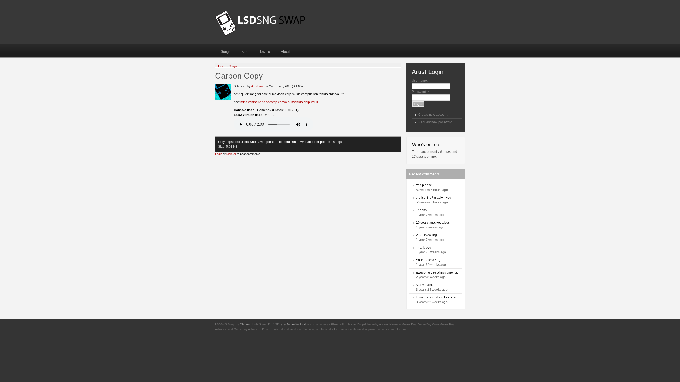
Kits (244, 52)
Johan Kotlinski (296, 324)
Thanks (421, 210)
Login (218, 153)
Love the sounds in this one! (436, 297)
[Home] (260, 35)
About (285, 52)
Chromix (245, 324)
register (231, 153)
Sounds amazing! (428, 260)
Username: (421, 81)
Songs (226, 52)
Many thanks (425, 285)
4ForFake (257, 86)
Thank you (423, 247)
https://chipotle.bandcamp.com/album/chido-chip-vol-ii (279, 102)
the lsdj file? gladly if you (433, 197)
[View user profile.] (223, 99)
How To (264, 52)
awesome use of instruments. (437, 272)
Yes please (424, 185)
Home (220, 66)
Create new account (432, 114)
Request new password (435, 122)
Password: (420, 92)
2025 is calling (426, 235)
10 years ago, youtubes (433, 222)
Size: (222, 147)
